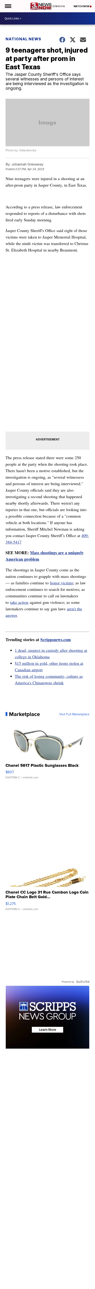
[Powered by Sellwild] (82, 981)
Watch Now (82, 6)
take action (19, 602)
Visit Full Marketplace (74, 714)
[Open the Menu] (7, 6)
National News (23, 39)
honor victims (61, 583)
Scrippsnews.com (55, 640)
